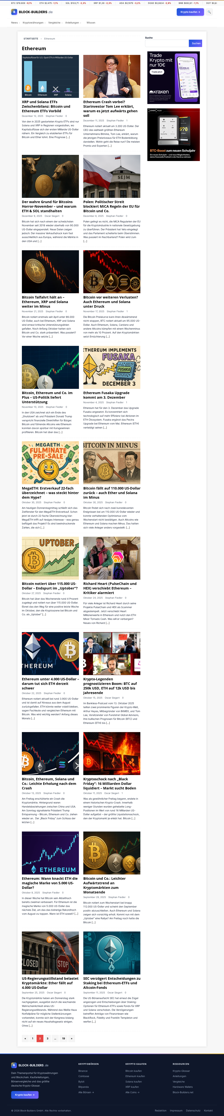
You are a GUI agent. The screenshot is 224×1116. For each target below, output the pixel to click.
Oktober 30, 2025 (31, 502)
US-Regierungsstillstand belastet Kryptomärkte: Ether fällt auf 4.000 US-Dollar (50, 983)
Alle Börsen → (86, 1092)
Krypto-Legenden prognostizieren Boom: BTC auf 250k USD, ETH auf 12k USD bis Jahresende (110, 686)
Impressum (176, 1110)
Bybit (81, 1081)
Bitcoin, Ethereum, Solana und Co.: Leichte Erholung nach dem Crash (49, 783)
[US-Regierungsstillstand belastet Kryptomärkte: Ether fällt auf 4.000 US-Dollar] (50, 952)
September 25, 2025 (33, 992)
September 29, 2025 (94, 897)
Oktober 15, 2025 (92, 697)
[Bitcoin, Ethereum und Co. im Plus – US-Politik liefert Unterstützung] (50, 367)
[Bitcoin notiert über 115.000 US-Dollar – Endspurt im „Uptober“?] (50, 558)
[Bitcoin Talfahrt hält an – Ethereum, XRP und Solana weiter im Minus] (50, 271)
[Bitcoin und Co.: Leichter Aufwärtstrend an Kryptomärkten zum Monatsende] (112, 853)
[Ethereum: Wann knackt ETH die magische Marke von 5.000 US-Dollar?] (50, 853)
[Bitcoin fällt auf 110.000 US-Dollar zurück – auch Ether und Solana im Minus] (112, 462)
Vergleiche (55, 22)
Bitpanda (83, 1086)
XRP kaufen (132, 1086)
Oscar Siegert (52, 216)
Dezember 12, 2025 (32, 116)
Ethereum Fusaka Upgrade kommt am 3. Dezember (106, 395)
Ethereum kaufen (135, 1076)
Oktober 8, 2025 (31, 892)
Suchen (196, 43)
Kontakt (208, 1110)
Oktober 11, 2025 (92, 793)
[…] (68, 137)
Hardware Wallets (183, 1086)
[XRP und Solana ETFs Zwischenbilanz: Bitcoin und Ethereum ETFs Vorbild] (50, 76)
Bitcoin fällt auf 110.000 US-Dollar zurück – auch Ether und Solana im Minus (112, 493)
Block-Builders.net (183, 1092)
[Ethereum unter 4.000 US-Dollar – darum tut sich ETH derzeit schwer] (50, 653)
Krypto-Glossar (181, 1070)
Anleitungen (73, 22)
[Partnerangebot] (173, 101)
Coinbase (83, 1076)
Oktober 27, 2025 (31, 593)
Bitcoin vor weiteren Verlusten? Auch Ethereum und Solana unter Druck (110, 302)
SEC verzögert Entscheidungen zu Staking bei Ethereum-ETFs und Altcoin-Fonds (112, 983)
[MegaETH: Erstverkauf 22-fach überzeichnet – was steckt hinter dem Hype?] (50, 462)
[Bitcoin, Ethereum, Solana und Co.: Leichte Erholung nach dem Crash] (50, 753)
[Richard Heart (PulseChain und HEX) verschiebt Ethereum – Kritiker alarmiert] (112, 558)
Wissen (91, 22)
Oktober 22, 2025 (31, 693)
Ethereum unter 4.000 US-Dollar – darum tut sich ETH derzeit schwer (50, 684)
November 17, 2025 (93, 311)
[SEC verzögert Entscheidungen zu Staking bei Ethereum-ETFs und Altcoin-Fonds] (112, 952)
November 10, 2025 (32, 406)
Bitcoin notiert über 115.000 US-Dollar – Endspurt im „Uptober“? (50, 586)
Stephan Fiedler (54, 116)
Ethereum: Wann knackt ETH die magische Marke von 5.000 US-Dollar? (50, 883)
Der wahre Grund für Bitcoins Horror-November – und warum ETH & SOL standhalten (49, 206)
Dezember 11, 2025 (93, 120)
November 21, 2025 (32, 311)
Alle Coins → (132, 1092)
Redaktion (160, 1110)
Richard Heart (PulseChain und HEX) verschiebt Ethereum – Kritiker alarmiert (110, 588)
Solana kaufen (133, 1081)
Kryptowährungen (34, 22)
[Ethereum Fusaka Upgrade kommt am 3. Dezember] (112, 367)
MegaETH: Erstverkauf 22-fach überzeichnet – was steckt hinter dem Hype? (50, 493)
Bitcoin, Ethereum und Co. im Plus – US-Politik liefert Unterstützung (47, 397)
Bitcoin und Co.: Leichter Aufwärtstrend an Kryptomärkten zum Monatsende (104, 885)
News (15, 22)
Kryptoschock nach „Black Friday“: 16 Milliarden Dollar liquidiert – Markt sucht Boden (109, 783)
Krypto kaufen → (25, 1094)
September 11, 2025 (94, 992)
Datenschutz (193, 1110)
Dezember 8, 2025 (93, 216)
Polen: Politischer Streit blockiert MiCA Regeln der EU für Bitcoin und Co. (111, 206)
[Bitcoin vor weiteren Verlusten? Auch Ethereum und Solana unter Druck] (112, 271)
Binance (83, 1070)
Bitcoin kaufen (133, 1070)
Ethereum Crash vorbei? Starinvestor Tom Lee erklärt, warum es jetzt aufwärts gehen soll (110, 108)
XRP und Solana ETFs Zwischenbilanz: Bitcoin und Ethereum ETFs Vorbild (46, 106)
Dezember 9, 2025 (32, 216)
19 (63, 1038)
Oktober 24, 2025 (93, 597)
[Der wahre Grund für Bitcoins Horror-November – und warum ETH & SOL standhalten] (50, 176)
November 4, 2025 (93, 402)
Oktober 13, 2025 (31, 793)
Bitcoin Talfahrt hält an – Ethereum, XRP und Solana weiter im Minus (45, 302)
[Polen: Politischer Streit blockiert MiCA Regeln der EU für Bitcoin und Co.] (112, 176)
